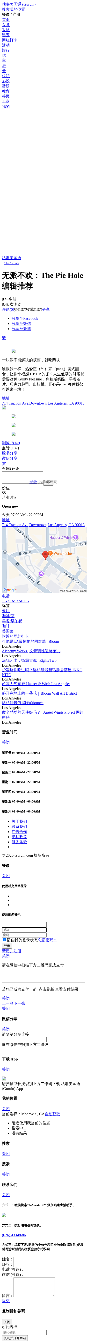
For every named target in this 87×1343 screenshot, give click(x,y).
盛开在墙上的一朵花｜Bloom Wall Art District (39, 693)
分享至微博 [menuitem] (21, 329)
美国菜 (8, 631)
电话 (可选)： (13, 1269)
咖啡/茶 (8, 616)
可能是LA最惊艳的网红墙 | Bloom (30, 641)
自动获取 (52, 1114)
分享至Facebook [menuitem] (25, 318)
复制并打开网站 (15, 1338)
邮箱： (8, 1264)
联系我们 (19, 826)
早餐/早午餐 (12, 621)
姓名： (8, 1259)
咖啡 (6, 626)
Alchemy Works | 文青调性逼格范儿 (31, 651)
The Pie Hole (11, 263)
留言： (8, 1296)
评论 (6, 309)
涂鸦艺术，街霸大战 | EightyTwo (29, 660)
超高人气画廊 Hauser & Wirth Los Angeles (36, 684)
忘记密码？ (47, 940)
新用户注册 (11, 951)
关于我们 (19, 821)
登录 (33, 482)
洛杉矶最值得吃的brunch (23, 703)
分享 (46, 309)
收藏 (30, 309)
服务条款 (19, 842)
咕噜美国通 (11, 258)
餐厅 (6, 611)
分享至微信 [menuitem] (21, 324)
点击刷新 (46, 989)
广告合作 (19, 832)
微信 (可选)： (13, 1274)
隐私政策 (19, 837)
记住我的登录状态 (22, 940)
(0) (8, 309)
